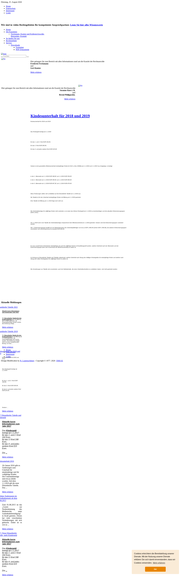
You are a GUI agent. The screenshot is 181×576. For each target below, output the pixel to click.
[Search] (2, 56)
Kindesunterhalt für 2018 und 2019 (60, 116)
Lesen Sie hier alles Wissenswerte (86, 25)
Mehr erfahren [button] (159, 563)
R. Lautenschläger (27, 361)
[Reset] (28, 56)
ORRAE (59, 361)
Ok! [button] (155, 569)
